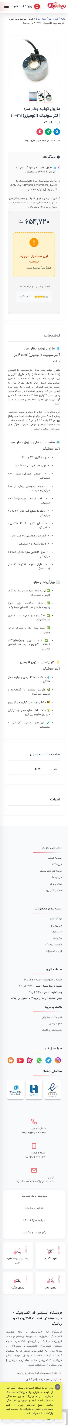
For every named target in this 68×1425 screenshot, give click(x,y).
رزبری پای (56, 925)
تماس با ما (56, 884)
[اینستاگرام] (58, 1060)
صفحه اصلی (55, 858)
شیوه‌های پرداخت (52, 1030)
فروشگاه (57, 864)
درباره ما (57, 877)
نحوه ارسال (55, 1023)
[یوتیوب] (20, 1060)
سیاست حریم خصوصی (34, 1196)
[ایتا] (11, 1060)
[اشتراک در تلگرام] (56, 131)
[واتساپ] (39, 1060)
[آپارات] (29, 1060)
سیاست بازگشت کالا (34, 1220)
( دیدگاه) (25, 296)
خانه (63, 19)
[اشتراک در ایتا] (48, 131)
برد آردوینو (56, 919)
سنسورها (57, 932)
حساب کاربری (54, 890)
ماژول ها (53, 19)
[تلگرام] (48, 1060)
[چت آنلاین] (39, 131)
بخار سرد (41, 19)
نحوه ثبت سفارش (52, 1017)
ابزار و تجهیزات (54, 951)
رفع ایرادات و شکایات (34, 1232)
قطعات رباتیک (53, 945)
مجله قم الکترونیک (51, 871)
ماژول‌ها (57, 938)
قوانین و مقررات (34, 1208)
